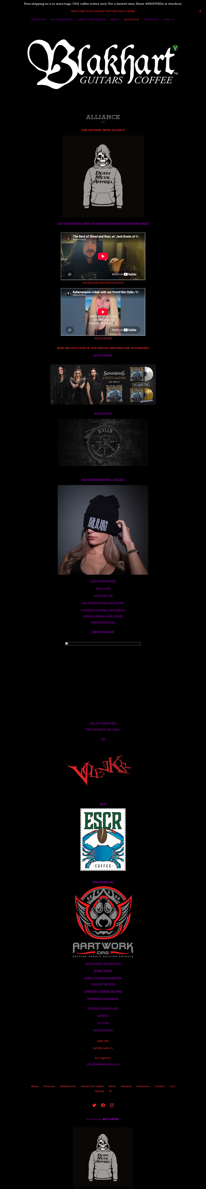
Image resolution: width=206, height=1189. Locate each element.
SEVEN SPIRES (103, 355)
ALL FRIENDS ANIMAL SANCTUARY (103, 602)
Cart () (168, 19)
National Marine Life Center (103, 729)
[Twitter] (94, 1105)
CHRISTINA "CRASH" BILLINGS (103, 991)
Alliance (131, 19)
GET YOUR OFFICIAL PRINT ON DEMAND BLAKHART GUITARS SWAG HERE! (103, 223)
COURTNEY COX (103, 595)
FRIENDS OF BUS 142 (103, 622)
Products (39, 19)
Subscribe (142, 1086)
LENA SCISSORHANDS (103, 581)
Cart (172, 1086)
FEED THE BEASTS (103, 631)
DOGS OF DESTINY (103, 984)
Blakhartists (62, 19)
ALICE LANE (103, 588)
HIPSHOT (103, 1015)
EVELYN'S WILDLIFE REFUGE (103, 978)
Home (35, 1086)
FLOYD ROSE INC (103, 1030)
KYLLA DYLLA (103, 413)
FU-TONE (103, 1022)
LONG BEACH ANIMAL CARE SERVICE (103, 610)
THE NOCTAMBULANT (103, 723)
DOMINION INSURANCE (103, 998)
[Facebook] (103, 1105)
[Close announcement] (200, 11)
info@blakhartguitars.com (103, 1063)
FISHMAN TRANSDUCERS (103, 1008)
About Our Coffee (91, 19)
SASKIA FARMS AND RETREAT (103, 963)
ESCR (103, 804)
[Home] (103, 63)
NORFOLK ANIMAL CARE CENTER (103, 616)
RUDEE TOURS (103, 970)
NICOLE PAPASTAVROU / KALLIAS (103, 479)
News (114, 19)
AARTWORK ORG (103, 881)
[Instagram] (111, 1105)
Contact (151, 19)
